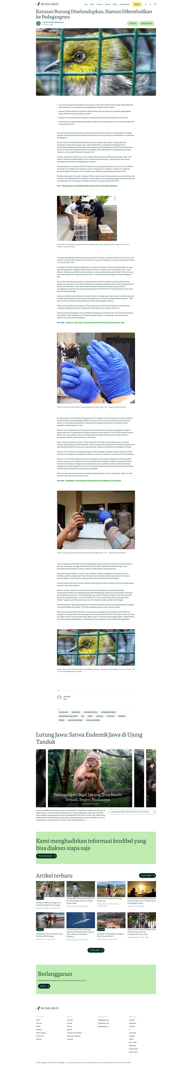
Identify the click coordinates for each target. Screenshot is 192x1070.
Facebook (132, 1033)
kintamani (121, 716)
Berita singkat (41, 1033)
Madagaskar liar (103, 1020)
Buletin (42, 986)
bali (51, 24)
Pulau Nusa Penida (93, 720)
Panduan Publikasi (73, 1036)
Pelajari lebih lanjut (45, 856)
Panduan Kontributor (74, 1033)
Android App (133, 1049)
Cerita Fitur (40, 1036)
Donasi (137, 4)
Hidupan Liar (76, 712)
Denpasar (99, 716)
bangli (90, 716)
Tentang (70, 1020)
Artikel (115, 4)
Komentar (132, 23)
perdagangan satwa (108, 712)
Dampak (70, 1039)
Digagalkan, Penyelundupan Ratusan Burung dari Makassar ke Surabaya (93, 480)
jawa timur (110, 716)
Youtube (132, 1026)
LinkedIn (132, 1020)
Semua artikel (146, 875)
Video (92, 4)
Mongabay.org (103, 1026)
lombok (61, 720)
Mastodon (132, 1045)
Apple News (133, 1052)
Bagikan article (146, 23)
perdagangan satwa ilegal (68, 716)
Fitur (86, 4)
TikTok (131, 1039)
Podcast (99, 4)
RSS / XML (133, 1042)
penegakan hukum (90, 712)
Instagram (132, 1023)
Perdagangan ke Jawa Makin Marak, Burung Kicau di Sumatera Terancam (90, 186)
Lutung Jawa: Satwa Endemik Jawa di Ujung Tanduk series (131, 812)
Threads (132, 1036)
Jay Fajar (66, 696)
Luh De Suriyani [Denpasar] (52, 22)
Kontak (69, 1023)
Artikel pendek (125, 4)
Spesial (107, 4)
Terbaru (38, 1039)
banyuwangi (63, 712)
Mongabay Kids (103, 1023)
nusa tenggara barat (75, 720)
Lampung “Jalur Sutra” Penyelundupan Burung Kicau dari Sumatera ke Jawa (95, 322)
